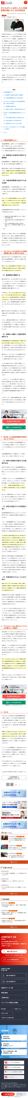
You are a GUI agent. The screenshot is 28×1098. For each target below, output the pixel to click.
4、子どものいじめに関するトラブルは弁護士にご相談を (13, 128)
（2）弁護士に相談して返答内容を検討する (14, 109)
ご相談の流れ (5, 997)
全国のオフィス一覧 (7, 988)
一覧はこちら (13, 862)
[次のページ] (20, 784)
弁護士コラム (18, 1009)
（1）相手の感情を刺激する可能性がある (13, 117)
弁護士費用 (4, 993)
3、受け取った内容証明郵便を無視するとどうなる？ (13, 114)
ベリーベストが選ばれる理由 (9, 1002)
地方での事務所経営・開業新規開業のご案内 (10, 1052)
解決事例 (3, 1009)
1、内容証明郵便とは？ (8, 92)
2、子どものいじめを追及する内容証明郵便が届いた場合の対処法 (13, 102)
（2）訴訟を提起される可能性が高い (12, 120)
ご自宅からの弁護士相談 (7, 1017)
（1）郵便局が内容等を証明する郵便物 (13, 95)
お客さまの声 (4, 1013)
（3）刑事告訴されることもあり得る (12, 123)
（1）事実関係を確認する (9, 106)
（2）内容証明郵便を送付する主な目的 (13, 98)
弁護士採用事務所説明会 (6, 1037)
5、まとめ (4, 132)
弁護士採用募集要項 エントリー (8, 1045)
